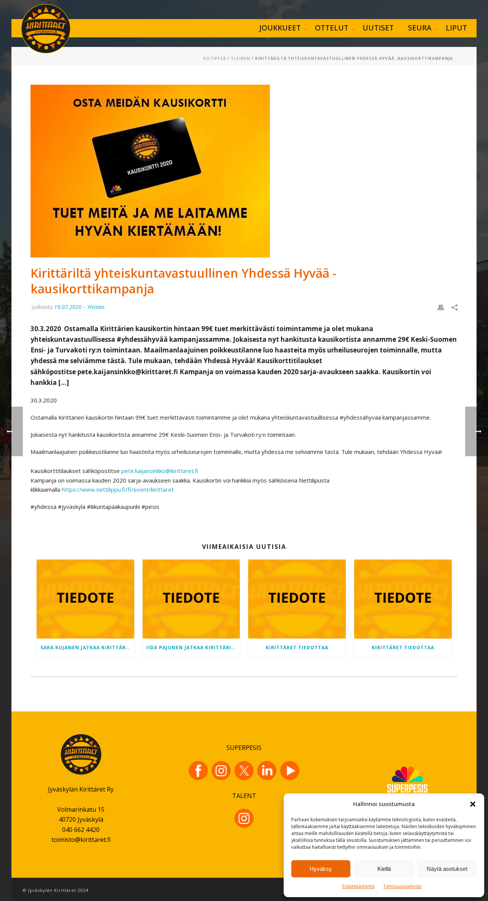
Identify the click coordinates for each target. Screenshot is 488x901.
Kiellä (384, 869)
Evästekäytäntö (358, 886)
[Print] (441, 307)
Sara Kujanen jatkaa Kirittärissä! (87, 647)
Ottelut (331, 28)
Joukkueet (280, 28)
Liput (456, 28)
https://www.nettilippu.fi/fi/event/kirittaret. (118, 489)
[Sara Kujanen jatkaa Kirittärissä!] (85, 599)
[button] (473, 804)
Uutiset (378, 28)
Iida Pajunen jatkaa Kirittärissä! (193, 647)
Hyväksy (321, 869)
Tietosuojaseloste (402, 886)
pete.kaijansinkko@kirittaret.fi (159, 471)
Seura (420, 28)
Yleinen (240, 58)
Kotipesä (214, 58)
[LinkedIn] (266, 770)
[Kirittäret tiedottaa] (297, 599)
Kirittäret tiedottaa (297, 647)
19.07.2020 (68, 307)
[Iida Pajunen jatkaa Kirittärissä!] (191, 599)
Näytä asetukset (447, 869)
